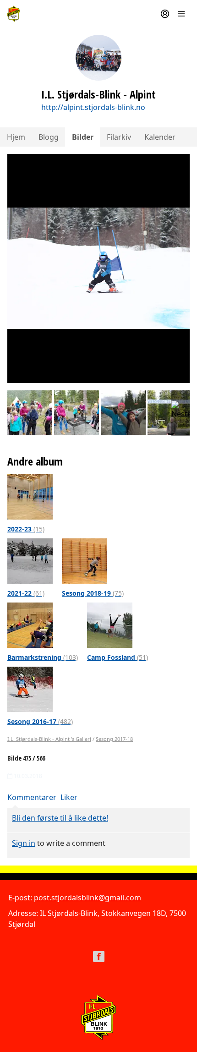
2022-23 (25, 529)
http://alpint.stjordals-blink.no (93, 107)
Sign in (23, 843)
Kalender (159, 137)
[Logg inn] (165, 13)
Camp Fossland (117, 657)
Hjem (16, 137)
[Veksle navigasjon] (181, 13)
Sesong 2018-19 (93, 593)
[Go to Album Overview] (30, 496)
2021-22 (25, 593)
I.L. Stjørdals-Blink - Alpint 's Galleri (49, 738)
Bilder (82, 137)
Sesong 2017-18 (114, 738)
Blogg (48, 137)
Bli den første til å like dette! (60, 818)
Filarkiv (119, 137)
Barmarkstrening (42, 657)
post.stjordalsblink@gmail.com (87, 898)
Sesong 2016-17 (40, 721)
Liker (68, 797)
